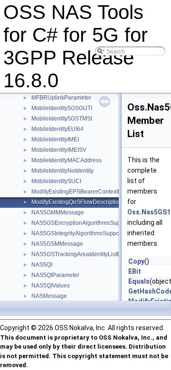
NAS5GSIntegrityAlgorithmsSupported (80, 233)
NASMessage (49, 296)
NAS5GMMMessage (57, 212)
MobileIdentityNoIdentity (62, 170)
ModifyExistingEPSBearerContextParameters (89, 191)
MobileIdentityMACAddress (66, 160)
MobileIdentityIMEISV (58, 150)
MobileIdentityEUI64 (57, 129)
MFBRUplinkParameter (61, 97)
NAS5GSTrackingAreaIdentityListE (76, 254)
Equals (139, 281)
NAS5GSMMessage (57, 243)
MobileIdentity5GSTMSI (61, 118)
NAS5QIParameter (55, 275)
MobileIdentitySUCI (56, 181)
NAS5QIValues (50, 285)
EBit (134, 271)
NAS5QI (41, 264)
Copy (136, 261)
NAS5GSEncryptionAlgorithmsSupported (84, 223)
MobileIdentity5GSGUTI (61, 108)
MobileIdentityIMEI (55, 139)
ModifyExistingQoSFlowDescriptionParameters (91, 202)
